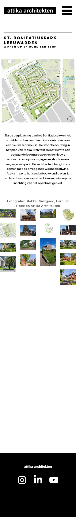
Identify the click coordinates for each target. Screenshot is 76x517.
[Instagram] (22, 480)
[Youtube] (54, 480)
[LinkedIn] (38, 480)
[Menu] (67, 10)
